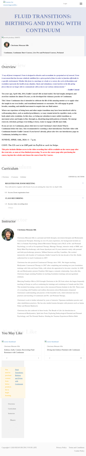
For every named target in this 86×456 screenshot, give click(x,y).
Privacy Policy (61, 447)
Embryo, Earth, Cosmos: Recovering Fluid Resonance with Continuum (19, 351)
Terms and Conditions (76, 447)
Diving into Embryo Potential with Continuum (63, 350)
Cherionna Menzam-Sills (26, 230)
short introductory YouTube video (61, 129)
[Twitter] (15, 425)
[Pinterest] (10, 431)
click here (33, 126)
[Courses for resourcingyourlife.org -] (10, 4)
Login (65, 3)
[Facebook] (10, 425)
